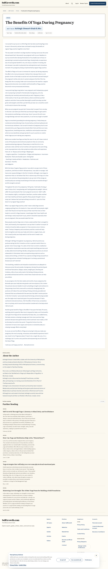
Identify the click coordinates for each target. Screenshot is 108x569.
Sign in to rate (49, 33)
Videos (49, 541)
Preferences (88, 560)
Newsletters (65, 532)
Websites (64, 527)
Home (4, 11)
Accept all (63, 560)
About (67, 3)
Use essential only (76, 560)
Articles (11, 11)
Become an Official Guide (67, 541)
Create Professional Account (97, 527)
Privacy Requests (82, 542)
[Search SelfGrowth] (72, 3)
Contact (64, 545)
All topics (49, 523)
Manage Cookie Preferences (82, 546)
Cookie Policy (81, 534)
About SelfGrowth (67, 523)
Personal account (97, 523)
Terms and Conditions (83, 529)
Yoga (17, 11)
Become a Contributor (98, 532)
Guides (49, 532)
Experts (49, 527)
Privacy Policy (81, 525)
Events (64, 536)
